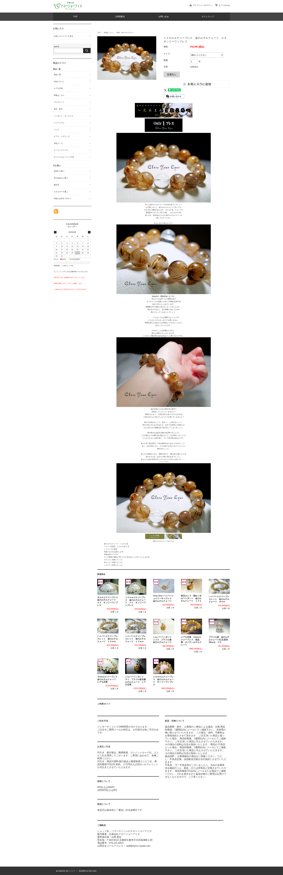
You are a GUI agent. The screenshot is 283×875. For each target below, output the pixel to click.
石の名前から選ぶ (61, 178)
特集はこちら (108, 32)
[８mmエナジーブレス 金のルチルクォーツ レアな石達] (108, 666)
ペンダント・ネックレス (63, 116)
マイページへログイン (202, 5)
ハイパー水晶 (109, 546)
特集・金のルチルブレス (125, 32)
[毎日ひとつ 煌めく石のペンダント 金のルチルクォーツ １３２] (191, 586)
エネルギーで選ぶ (61, 192)
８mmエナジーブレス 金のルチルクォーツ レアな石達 (108, 679)
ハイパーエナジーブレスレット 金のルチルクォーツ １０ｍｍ (107, 638)
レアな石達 (58, 88)
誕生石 (56, 185)
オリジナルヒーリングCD (64, 157)
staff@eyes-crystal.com (138, 846)
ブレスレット (59, 102)
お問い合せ (163, 16)
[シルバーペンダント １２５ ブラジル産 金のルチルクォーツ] (163, 626)
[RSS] (56, 212)
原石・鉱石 (58, 109)
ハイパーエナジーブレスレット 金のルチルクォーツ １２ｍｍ (135, 638)
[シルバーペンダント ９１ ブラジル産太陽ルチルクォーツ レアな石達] (135, 666)
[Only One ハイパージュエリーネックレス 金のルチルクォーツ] (163, 586)
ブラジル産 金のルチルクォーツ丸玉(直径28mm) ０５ (219, 639)
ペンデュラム (59, 123)
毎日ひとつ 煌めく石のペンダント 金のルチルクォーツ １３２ (191, 598)
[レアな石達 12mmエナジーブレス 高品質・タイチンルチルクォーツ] (191, 626)
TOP (75, 16)
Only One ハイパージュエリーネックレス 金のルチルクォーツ (163, 598)
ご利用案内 (119, 16)
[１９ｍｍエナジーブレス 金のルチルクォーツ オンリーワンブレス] (163, 666)
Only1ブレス (59, 82)
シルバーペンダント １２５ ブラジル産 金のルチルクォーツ (163, 639)
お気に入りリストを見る (63, 36)
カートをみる (224, 5)
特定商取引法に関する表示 (88, 871)
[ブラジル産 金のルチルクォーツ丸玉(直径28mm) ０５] (219, 626)
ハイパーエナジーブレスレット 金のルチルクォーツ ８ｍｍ (219, 599)
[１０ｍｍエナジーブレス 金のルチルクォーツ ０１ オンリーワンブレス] (135, 586)
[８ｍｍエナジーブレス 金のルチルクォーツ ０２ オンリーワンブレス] (108, 586)
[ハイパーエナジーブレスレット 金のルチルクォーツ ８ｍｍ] (219, 586)
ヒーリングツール (61, 150)
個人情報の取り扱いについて (65, 871)
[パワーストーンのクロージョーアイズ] (68, 10)
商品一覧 (57, 75)
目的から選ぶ (59, 171)
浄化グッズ (58, 143)
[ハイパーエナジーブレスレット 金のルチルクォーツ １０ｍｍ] (108, 626)
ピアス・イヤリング (62, 136)
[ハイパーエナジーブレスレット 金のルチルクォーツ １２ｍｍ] (135, 626)
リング (56, 130)
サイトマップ (208, 16)
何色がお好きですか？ (62, 198)
